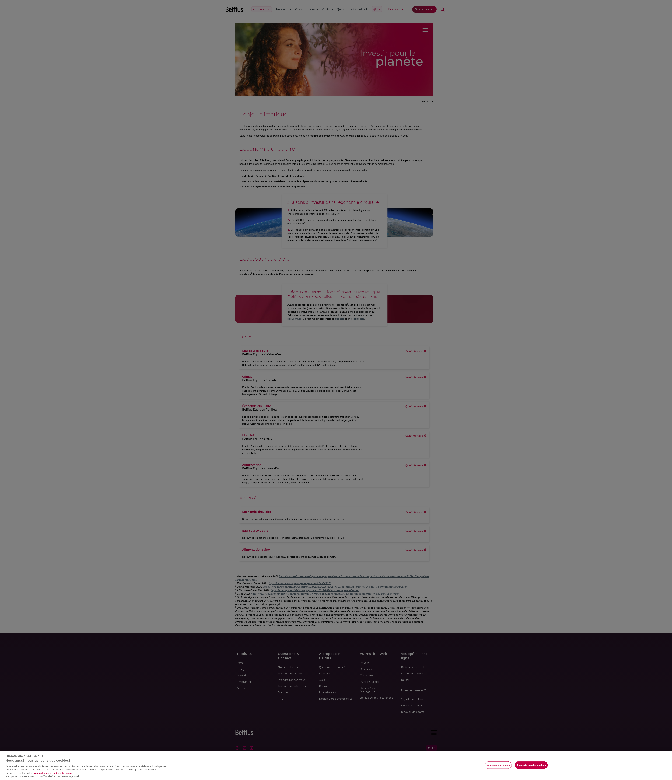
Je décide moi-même (498, 765)
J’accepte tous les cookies (531, 765)
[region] (336, 765)
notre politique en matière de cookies (53, 773)
